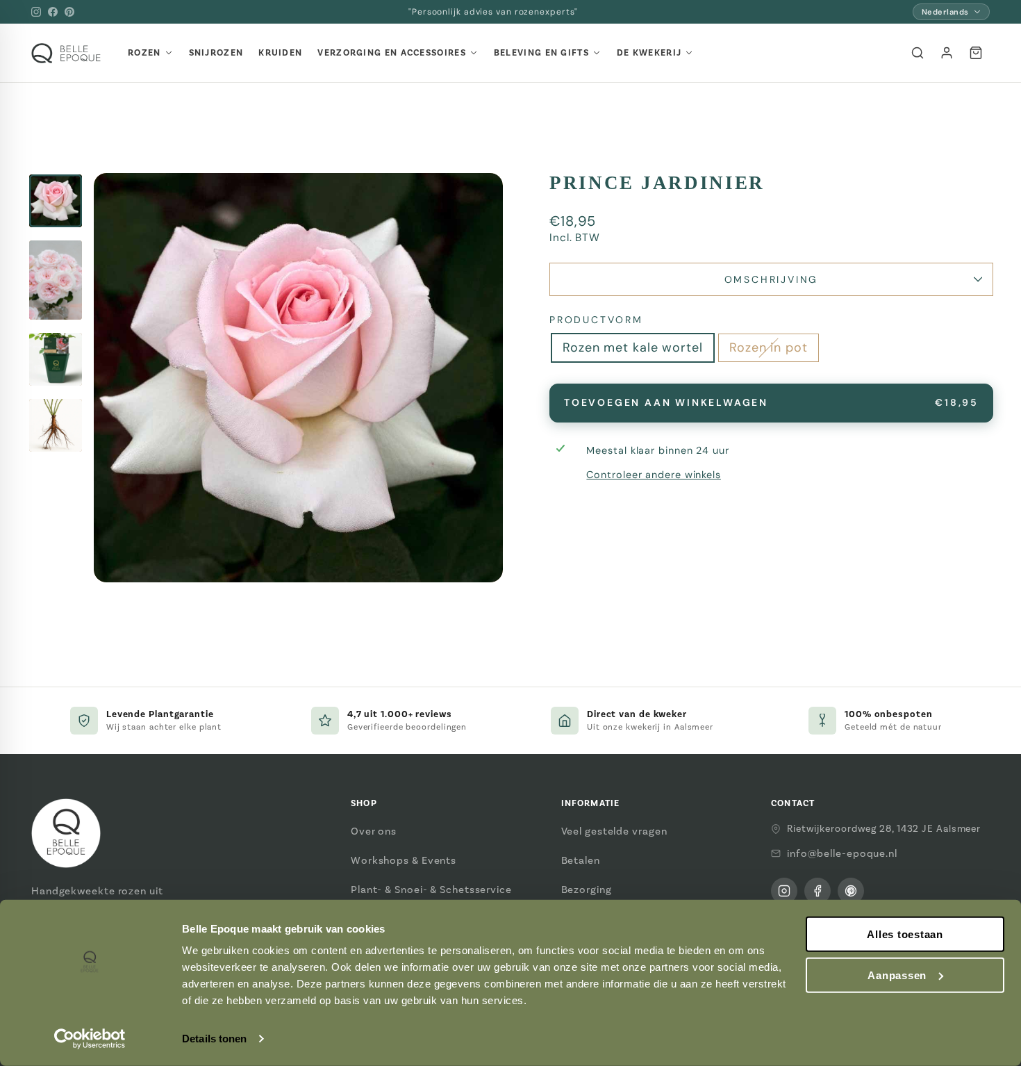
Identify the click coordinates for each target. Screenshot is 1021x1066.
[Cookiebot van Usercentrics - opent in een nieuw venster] (90, 1038)
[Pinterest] (69, 12)
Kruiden (280, 52)
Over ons (374, 831)
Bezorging (586, 889)
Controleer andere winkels (653, 474)
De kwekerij (649, 52)
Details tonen (214, 1038)
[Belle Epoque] (66, 53)
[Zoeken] (917, 53)
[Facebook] (53, 12)
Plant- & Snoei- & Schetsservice (431, 889)
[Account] (947, 53)
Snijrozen (216, 52)
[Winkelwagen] (976, 53)
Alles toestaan (905, 934)
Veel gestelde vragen (614, 831)
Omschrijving (771, 279)
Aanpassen (897, 975)
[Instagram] (36, 12)
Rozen (144, 52)
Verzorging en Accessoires (391, 52)
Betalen (580, 860)
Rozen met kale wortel (633, 347)
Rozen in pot (768, 347)
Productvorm (596, 319)
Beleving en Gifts (541, 52)
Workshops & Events (403, 860)
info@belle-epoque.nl (842, 853)
